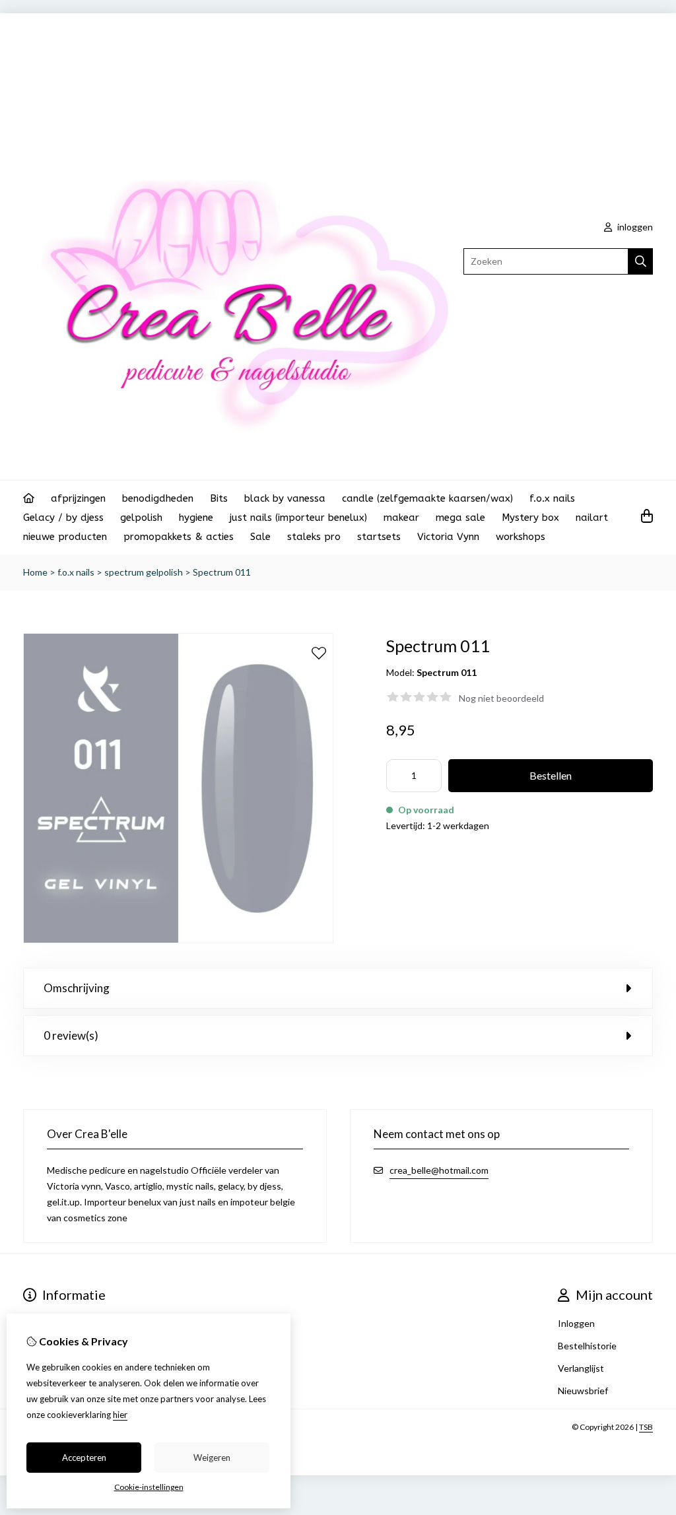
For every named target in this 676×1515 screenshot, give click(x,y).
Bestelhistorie (587, 1345)
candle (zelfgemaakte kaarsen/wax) (427, 498)
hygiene (196, 517)
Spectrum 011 (222, 572)
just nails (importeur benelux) (298, 517)
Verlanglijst (581, 1368)
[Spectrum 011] (178, 939)
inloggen (634, 226)
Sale (260, 537)
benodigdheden (157, 498)
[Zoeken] (640, 261)
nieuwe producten (65, 537)
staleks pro (314, 537)
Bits (219, 498)
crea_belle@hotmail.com (439, 1170)
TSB (646, 1427)
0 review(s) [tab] (71, 1035)
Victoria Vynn (448, 537)
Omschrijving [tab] (77, 988)
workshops (520, 537)
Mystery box (530, 517)
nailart (592, 517)
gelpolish (141, 517)
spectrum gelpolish (143, 572)
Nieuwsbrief (583, 1390)
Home (35, 572)
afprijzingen (78, 498)
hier (120, 1414)
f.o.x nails (552, 498)
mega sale (460, 517)
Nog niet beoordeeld (501, 698)
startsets (379, 537)
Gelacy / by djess (63, 517)
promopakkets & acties (178, 537)
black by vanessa (284, 498)
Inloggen (576, 1323)
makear (401, 517)
